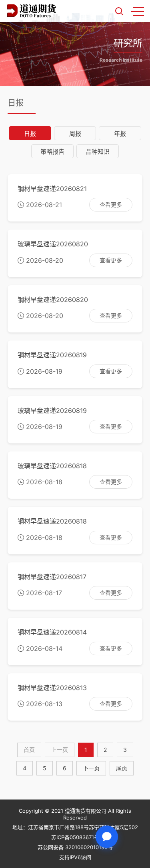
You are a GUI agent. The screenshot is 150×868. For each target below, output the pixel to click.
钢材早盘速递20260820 (53, 300)
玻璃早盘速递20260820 (53, 244)
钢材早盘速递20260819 (52, 355)
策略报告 (52, 151)
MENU (137, 11)
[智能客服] (107, 837)
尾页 (121, 768)
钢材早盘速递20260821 (52, 189)
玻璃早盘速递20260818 (52, 466)
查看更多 (111, 204)
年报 (120, 133)
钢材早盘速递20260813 (52, 688)
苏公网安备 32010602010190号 (75, 847)
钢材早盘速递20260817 (52, 577)
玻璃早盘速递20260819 (52, 411)
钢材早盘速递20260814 (52, 632)
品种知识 (98, 151)
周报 (75, 133)
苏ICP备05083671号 (75, 837)
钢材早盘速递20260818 (52, 521)
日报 (30, 133)
